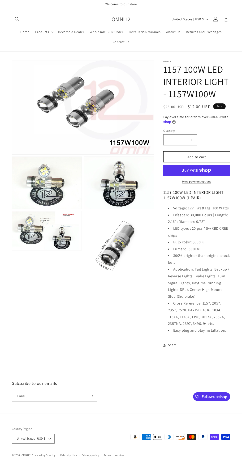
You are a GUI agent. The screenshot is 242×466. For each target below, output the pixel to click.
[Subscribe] (91, 396)
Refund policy (68, 455)
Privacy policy (90, 455)
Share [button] (172, 345)
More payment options (196, 181)
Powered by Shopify (43, 455)
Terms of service (114, 455)
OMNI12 (26, 455)
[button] (17, 19)
